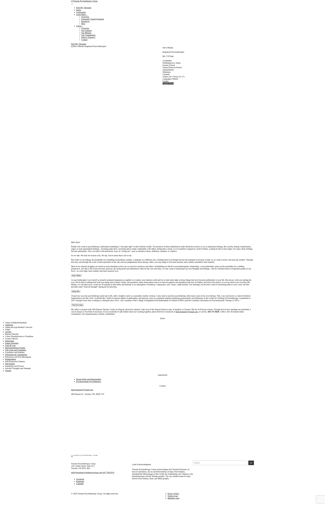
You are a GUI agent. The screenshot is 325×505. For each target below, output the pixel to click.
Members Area (173, 498)
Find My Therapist (78, 44)
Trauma (8, 371)
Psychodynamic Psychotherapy (88, 381)
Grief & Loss (10, 345)
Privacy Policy (173, 494)
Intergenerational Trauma (15, 348)
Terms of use (173, 496)
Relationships (10, 359)
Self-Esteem (10, 364)
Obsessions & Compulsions (16, 355)
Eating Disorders (12, 343)
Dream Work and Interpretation (88, 379)
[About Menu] (82, 26)
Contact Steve (168, 83)
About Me (75, 291)
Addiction (9, 325)
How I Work (76, 275)
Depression (9, 341)
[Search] (251, 463)
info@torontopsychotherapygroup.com (86, 472)
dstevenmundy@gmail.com (187, 312)
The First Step (77, 305)
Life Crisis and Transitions (15, 350)
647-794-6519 (108, 472)
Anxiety (8, 332)
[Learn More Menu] (87, 15)
